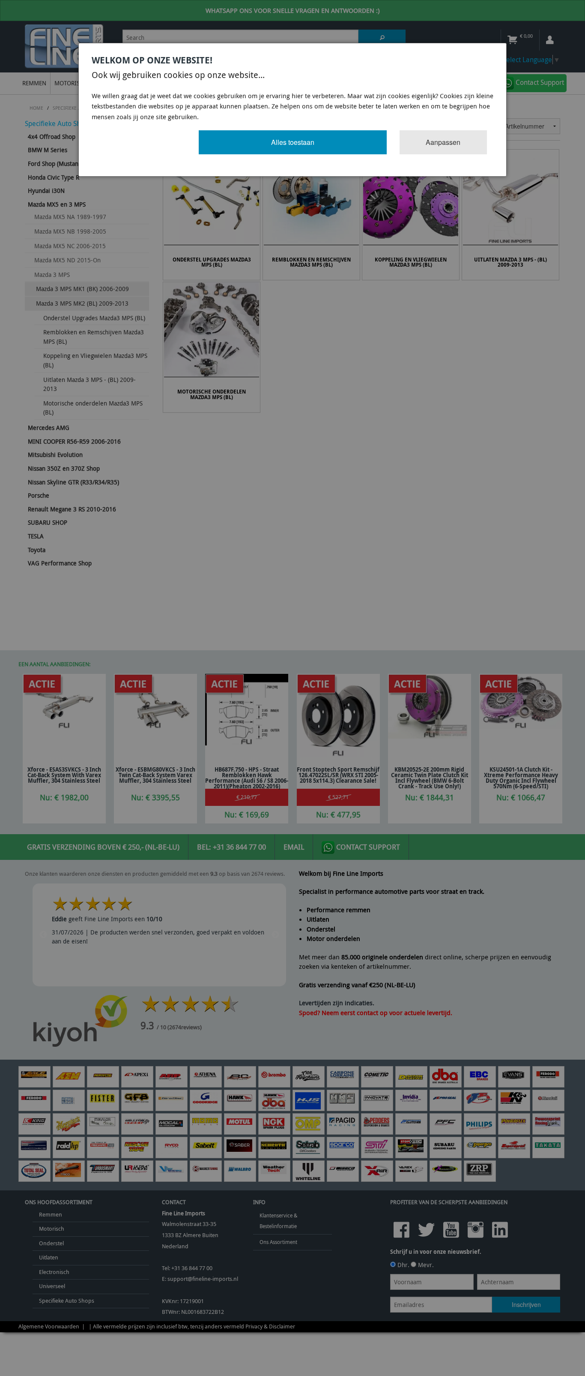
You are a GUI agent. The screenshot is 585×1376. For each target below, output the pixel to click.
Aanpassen (443, 142)
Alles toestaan (292, 142)
